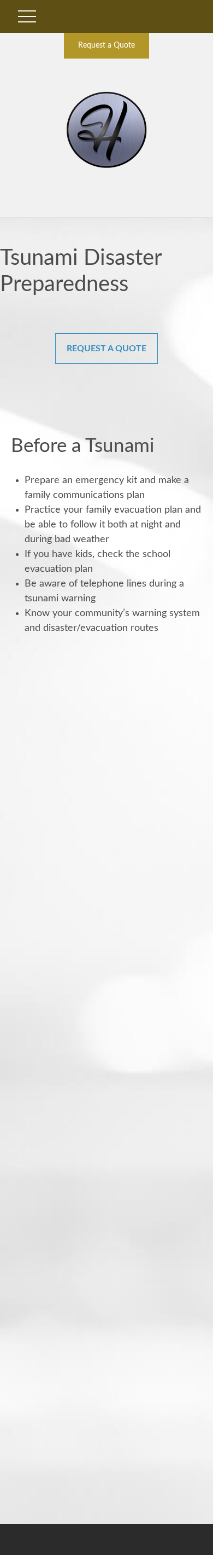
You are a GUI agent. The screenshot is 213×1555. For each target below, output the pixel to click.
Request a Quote (106, 45)
